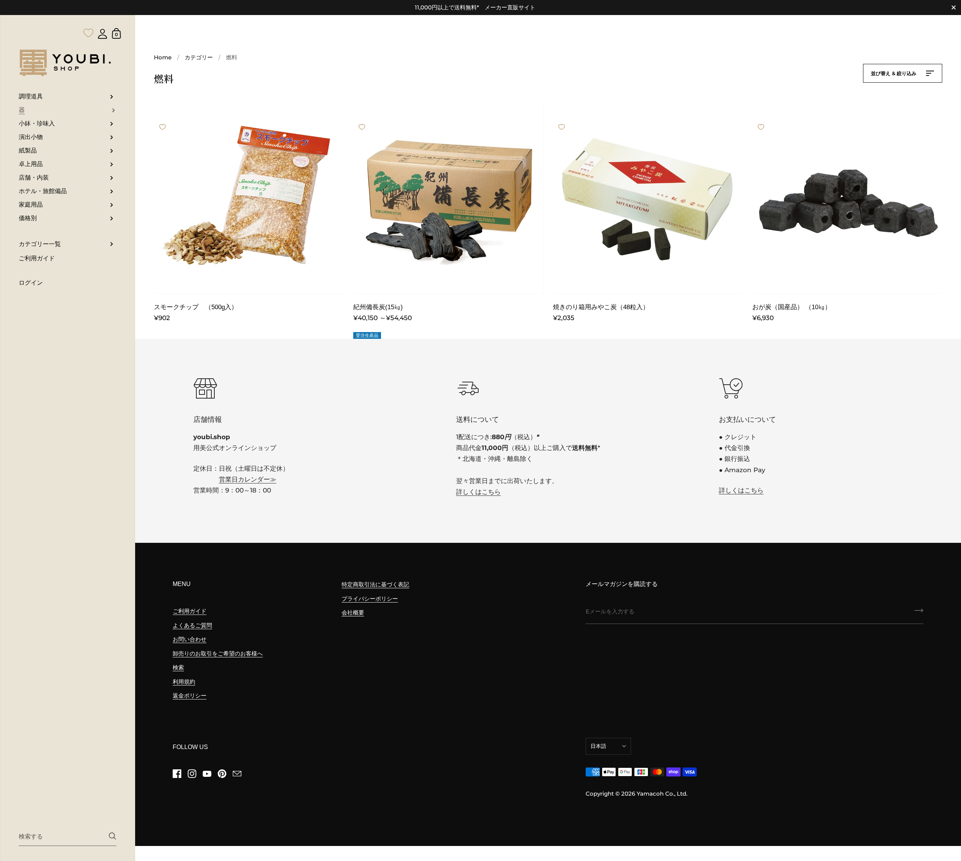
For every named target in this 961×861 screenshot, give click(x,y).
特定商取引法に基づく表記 (375, 584)
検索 (178, 667)
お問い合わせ (189, 639)
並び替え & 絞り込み (894, 73)
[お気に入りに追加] (162, 119)
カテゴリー (199, 57)
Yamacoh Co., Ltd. (662, 793)
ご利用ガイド (189, 611)
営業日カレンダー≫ (247, 479)
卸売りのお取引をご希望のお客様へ (218, 653)
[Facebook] (176, 773)
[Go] (918, 613)
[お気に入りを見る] (88, 18)
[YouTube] (206, 773)
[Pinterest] (221, 773)
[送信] (112, 836)
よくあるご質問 (192, 625)
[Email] (236, 773)
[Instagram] (191, 773)
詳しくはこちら (478, 491)
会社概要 (353, 612)
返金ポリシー (189, 695)
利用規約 (184, 681)
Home (163, 57)
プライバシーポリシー (370, 598)
